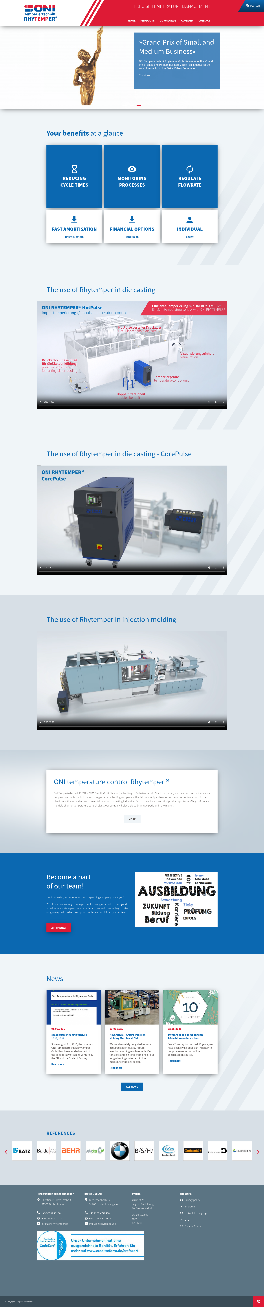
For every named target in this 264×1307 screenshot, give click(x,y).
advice (190, 236)
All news (132, 1087)
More (132, 819)
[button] (125, 105)
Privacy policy (192, 1200)
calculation (132, 236)
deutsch (255, 5)
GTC (187, 1219)
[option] (132, 67)
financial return (74, 236)
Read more (57, 1064)
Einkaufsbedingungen (197, 1213)
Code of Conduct (194, 1226)
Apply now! (58, 928)
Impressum (191, 1206)
